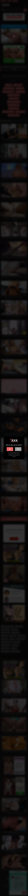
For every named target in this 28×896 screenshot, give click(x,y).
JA (10, 449)
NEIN (18, 449)
